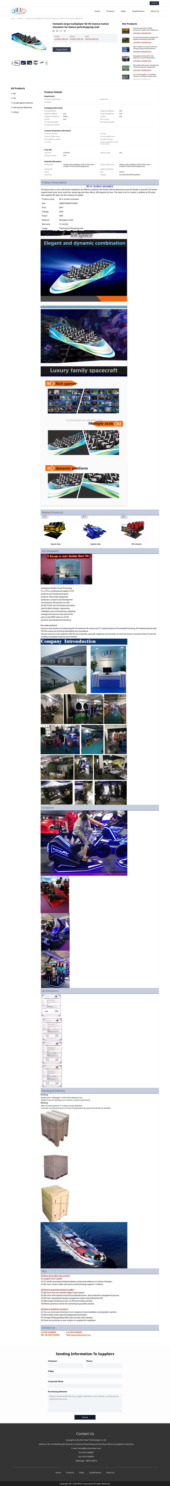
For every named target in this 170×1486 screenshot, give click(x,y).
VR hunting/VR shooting (125, 628)
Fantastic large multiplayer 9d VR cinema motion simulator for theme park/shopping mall (54, 18)
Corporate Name (55, 1381)
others (16, 112)
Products (110, 11)
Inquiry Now (61, 49)
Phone (89, 1361)
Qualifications (138, 11)
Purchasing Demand (57, 1391)
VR (14, 98)
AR (14, 93)
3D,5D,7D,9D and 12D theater (53, 605)
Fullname (52, 1361)
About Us (155, 11)
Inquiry (154, 3)
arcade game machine (23, 103)
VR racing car (91, 628)
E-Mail (51, 1371)
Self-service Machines (22, 107)
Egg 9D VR (73, 628)
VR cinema (48, 631)
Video (123, 11)
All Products (18, 88)
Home (97, 11)
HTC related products (106, 628)
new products (46, 603)
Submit (85, 1417)
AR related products (144, 628)
